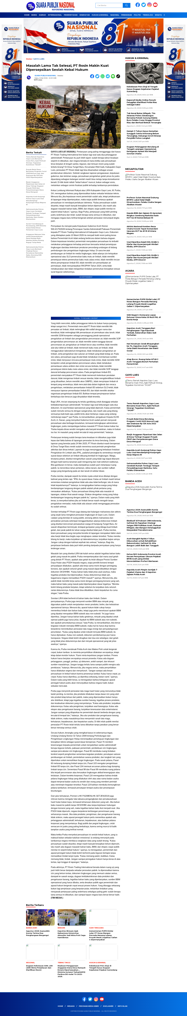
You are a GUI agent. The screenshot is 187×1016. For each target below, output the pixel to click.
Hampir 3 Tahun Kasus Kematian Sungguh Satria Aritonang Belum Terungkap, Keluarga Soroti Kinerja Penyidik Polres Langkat (144, 134)
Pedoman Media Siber (89, 1006)
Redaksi (71, 1006)
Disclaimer (108, 1006)
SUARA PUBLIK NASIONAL (45, 76)
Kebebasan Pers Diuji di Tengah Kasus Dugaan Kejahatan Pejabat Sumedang (143, 89)
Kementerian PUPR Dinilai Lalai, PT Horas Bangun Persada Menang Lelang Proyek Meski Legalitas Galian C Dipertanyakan (143, 302)
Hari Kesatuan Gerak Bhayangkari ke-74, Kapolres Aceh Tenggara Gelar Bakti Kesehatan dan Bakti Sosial (143, 347)
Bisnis (34, 15)
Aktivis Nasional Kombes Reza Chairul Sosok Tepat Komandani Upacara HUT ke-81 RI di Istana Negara (142, 230)
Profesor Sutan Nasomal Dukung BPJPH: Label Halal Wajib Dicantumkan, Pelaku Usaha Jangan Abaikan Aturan (144, 201)
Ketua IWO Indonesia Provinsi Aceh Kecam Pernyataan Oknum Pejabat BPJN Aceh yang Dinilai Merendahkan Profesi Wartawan (144, 557)
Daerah (42, 15)
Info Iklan (122, 1006)
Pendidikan (126, 15)
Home (26, 15)
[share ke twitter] (97, 78)
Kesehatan (85, 15)
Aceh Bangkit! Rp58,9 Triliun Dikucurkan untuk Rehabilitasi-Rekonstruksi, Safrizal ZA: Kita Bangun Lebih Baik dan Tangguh (143, 542)
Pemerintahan (70, 15)
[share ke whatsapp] (103, 78)
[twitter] (144, 6)
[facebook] (138, 6)
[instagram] (150, 6)
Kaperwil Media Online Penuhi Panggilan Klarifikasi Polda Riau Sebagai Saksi (142, 102)
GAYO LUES (38, 59)
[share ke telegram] (108, 78)
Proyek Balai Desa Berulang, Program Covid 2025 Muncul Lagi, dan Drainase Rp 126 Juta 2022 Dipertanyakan (143, 422)
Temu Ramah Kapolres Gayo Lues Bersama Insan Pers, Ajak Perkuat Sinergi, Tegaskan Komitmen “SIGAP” (143, 407)
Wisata (158, 15)
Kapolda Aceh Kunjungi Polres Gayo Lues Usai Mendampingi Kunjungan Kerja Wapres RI (144, 452)
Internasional (55, 15)
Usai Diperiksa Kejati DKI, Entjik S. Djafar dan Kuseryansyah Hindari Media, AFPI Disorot (143, 244)
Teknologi (148, 15)
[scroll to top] (179, 1012)
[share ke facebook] (92, 78)
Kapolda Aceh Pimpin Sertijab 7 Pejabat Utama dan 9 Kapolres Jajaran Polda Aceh (142, 572)
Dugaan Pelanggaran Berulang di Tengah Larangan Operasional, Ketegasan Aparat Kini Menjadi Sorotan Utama (143, 150)
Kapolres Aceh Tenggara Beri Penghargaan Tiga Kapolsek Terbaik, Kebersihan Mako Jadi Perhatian (141, 331)
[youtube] (155, 6)
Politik (137, 15)
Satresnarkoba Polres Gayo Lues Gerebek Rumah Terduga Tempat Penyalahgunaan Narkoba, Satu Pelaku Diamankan (143, 467)
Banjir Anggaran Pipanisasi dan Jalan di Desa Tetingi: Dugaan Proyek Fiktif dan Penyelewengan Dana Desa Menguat (144, 438)
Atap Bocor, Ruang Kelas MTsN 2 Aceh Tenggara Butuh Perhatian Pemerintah (142, 361)
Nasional (114, 15)
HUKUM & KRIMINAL (100, 15)
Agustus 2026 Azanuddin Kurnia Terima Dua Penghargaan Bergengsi (144, 511)
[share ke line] (113, 78)
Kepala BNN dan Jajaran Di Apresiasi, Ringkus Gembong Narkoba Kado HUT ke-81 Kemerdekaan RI (144, 215)
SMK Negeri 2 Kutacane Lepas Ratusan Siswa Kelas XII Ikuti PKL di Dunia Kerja (144, 317)
